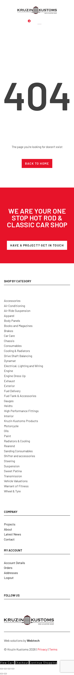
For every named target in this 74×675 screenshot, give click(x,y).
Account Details (14, 563)
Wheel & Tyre (12, 491)
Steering (9, 461)
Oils (6, 431)
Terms (53, 649)
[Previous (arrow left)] (1, 673)
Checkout (22, 662)
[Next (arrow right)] (5, 673)
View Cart (7, 662)
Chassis (9, 341)
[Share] (9, 668)
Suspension (12, 466)
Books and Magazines (18, 326)
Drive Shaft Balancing (18, 356)
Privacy (42, 649)
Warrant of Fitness (16, 486)
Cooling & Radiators (17, 351)
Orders (8, 567)
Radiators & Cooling (17, 441)
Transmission (13, 476)
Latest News (12, 534)
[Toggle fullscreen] (5, 668)
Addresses (11, 573)
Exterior (9, 386)
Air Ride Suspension (17, 310)
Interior (9, 416)
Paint (7, 436)
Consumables (13, 345)
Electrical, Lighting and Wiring (23, 366)
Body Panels (12, 320)
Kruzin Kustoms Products (21, 421)
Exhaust (9, 381)
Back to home (37, 163)
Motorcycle (11, 426)
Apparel (9, 316)
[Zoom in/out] (1, 668)
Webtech (33, 640)
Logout (9, 577)
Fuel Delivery (12, 391)
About (8, 529)
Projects (9, 524)
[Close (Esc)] (12, 668)
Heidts (8, 406)
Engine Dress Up (15, 376)
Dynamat (10, 361)
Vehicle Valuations (16, 481)
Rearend (9, 446)
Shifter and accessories (19, 456)
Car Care (9, 336)
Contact (9, 539)
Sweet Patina (13, 471)
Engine (8, 371)
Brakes (8, 331)
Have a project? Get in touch (37, 245)
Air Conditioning (14, 306)
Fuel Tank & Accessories (20, 396)
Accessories (12, 300)
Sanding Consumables (18, 451)
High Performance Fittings (21, 411)
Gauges (9, 401)
